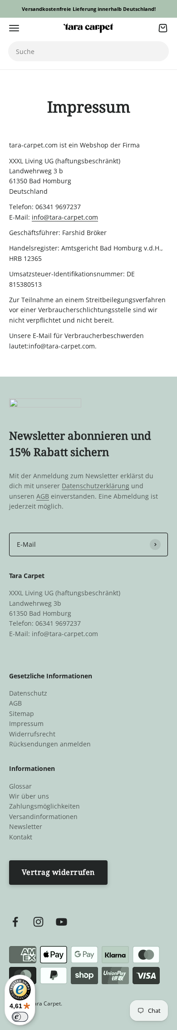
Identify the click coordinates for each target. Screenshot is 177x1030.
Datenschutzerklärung (95, 485)
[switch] (20, 1017)
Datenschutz (28, 693)
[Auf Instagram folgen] (38, 922)
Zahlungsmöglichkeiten (44, 806)
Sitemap (21, 713)
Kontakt (20, 837)
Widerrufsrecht (32, 734)
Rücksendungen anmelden (50, 744)
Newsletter (25, 826)
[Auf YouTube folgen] (61, 922)
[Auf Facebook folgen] (15, 922)
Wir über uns (29, 796)
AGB (42, 496)
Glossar (20, 786)
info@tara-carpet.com (65, 217)
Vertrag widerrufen (58, 872)
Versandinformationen (43, 816)
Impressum (26, 723)
